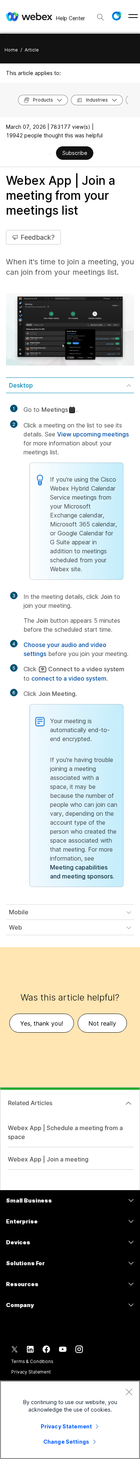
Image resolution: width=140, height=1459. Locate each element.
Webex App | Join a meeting (48, 1159)
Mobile (18, 912)
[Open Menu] (133, 16)
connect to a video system (68, 678)
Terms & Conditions (32, 1361)
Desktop (21, 385)
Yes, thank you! (41, 1023)
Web (15, 927)
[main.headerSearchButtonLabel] (100, 14)
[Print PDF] (50, 154)
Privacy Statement (31, 1372)
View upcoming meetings (93, 434)
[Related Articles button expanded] (128, 1103)
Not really (102, 1023)
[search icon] (100, 17)
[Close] (129, 1392)
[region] (70, 1420)
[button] (116, 16)
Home (11, 50)
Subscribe (74, 153)
